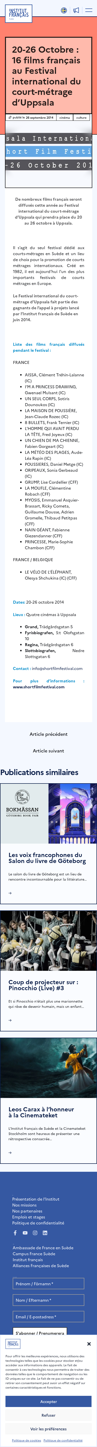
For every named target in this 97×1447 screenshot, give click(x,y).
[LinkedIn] (45, 1232)
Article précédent (49, 734)
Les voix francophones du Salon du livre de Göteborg (47, 857)
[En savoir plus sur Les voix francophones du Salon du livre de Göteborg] (48, 813)
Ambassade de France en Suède (43, 1247)
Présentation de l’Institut (35, 1199)
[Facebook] (15, 1232)
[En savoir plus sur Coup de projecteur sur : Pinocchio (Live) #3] (48, 940)
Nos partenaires (27, 1210)
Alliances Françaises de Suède (41, 1265)
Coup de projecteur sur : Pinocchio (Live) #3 (43, 985)
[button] (89, 1343)
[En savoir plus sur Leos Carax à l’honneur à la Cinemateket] (48, 1067)
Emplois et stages (28, 1216)
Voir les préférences (48, 1428)
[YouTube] (25, 1232)
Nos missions (24, 1205)
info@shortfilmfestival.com (57, 668)
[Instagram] (35, 1232)
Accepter (48, 1401)
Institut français (28, 1259)
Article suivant (48, 750)
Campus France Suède (34, 1253)
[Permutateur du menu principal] (87, 9)
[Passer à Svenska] (64, 10)
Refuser (48, 1415)
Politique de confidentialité (63, 1440)
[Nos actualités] (76, 10)
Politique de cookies (26, 1440)
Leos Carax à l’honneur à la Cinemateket (41, 1112)
